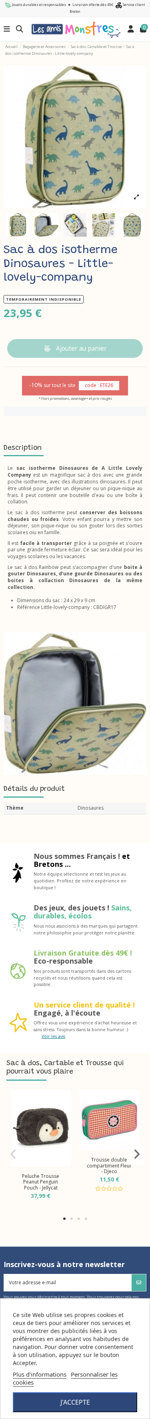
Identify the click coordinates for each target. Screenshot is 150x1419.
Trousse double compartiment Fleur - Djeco (109, 1165)
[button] (64, 1218)
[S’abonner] (139, 1282)
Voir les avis (53, 1036)
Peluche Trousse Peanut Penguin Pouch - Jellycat (40, 1182)
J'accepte (75, 1402)
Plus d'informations (39, 1374)
